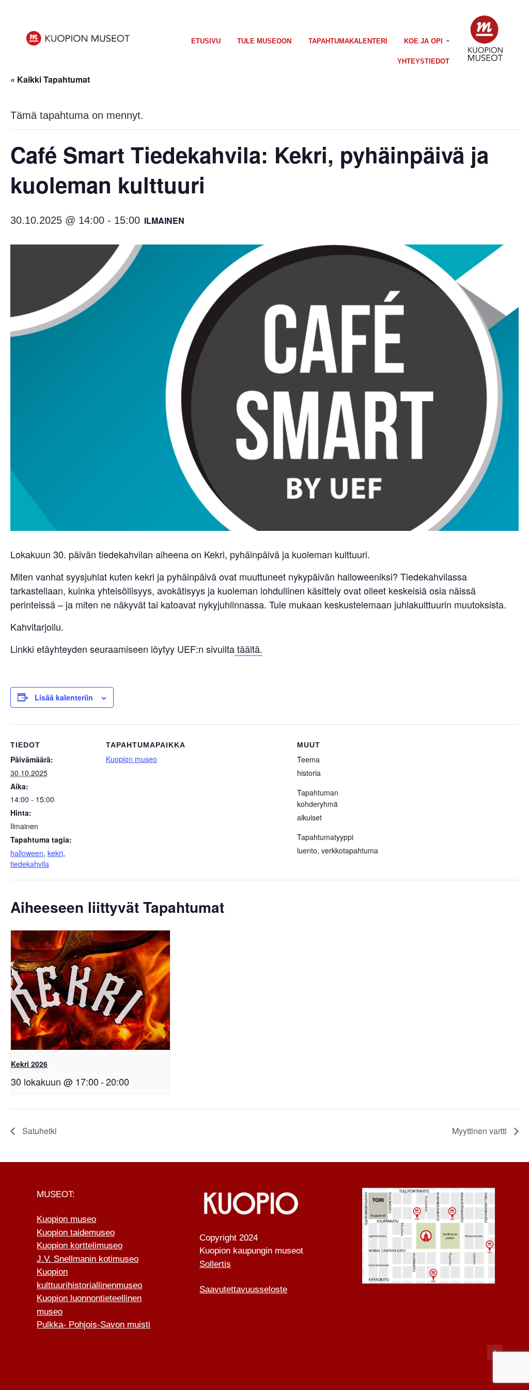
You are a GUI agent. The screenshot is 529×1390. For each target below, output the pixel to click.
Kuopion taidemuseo (76, 1233)
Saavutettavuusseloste (243, 1289)
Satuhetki (38, 1131)
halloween (26, 853)
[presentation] (90, 990)
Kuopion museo (131, 759)
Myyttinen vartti (480, 1131)
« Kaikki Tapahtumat (50, 79)
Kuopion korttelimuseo (79, 1245)
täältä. (248, 648)
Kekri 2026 (29, 1064)
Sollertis (215, 1264)
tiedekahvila (29, 864)
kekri (55, 853)
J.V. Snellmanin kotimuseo (87, 1259)
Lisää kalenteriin (64, 697)
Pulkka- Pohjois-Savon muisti (93, 1325)
